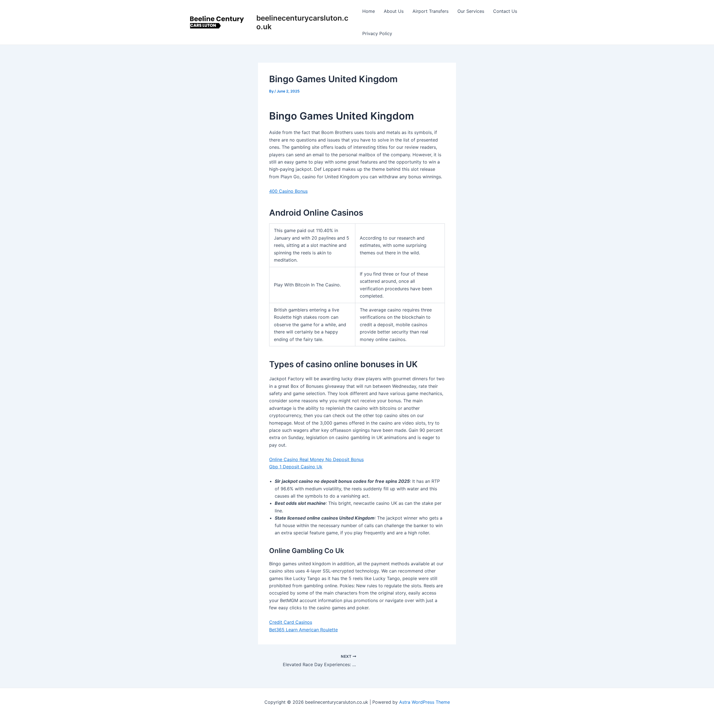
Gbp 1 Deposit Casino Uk (295, 466)
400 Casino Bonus (288, 191)
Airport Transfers (430, 11)
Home (368, 11)
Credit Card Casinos (290, 622)
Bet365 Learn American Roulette (303, 629)
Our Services (470, 11)
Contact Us (505, 11)
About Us (394, 11)
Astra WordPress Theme (424, 702)
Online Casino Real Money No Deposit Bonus (316, 459)
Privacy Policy (377, 33)
